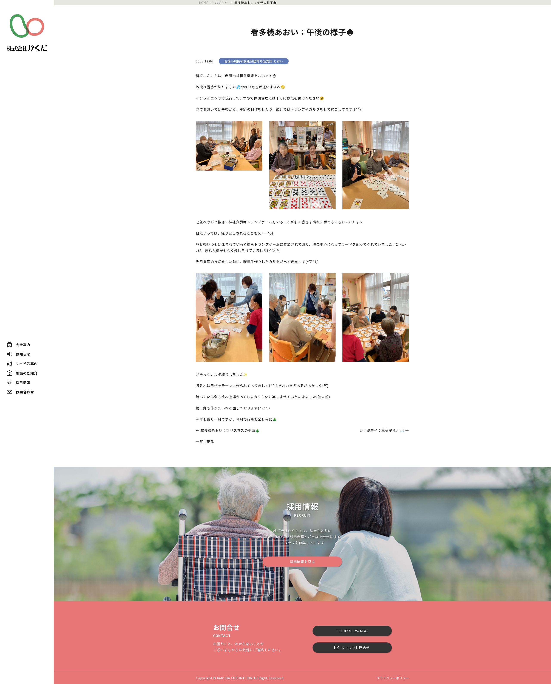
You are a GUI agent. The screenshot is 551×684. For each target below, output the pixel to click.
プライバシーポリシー (393, 678)
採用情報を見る (302, 561)
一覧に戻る (205, 441)
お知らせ (23, 354)
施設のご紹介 (27, 373)
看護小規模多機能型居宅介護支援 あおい (253, 61)
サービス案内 (27, 363)
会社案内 (23, 344)
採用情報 (23, 382)
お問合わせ (25, 392)
